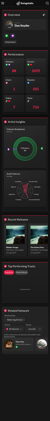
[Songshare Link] (44, 15)
